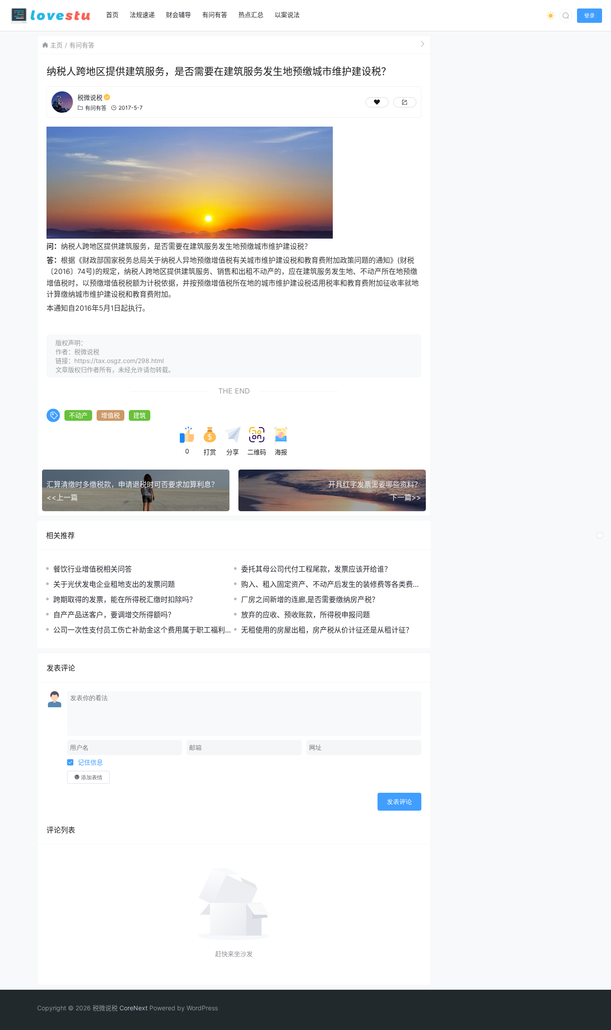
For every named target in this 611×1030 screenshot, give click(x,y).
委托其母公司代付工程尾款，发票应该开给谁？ (316, 568)
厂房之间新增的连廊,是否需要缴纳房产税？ (310, 599)
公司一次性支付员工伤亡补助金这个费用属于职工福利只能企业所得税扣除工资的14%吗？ (142, 630)
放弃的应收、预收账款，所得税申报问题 (305, 614)
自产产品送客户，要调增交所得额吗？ (114, 614)
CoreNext (133, 1008)
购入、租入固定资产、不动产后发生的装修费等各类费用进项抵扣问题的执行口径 (330, 584)
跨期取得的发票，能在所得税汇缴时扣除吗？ (124, 599)
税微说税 (89, 97)
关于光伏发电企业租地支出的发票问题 (114, 584)
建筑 (139, 415)
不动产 (78, 415)
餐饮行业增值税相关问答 (92, 568)
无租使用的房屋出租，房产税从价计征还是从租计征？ (327, 629)
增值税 (110, 415)
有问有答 (81, 45)
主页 (56, 45)
